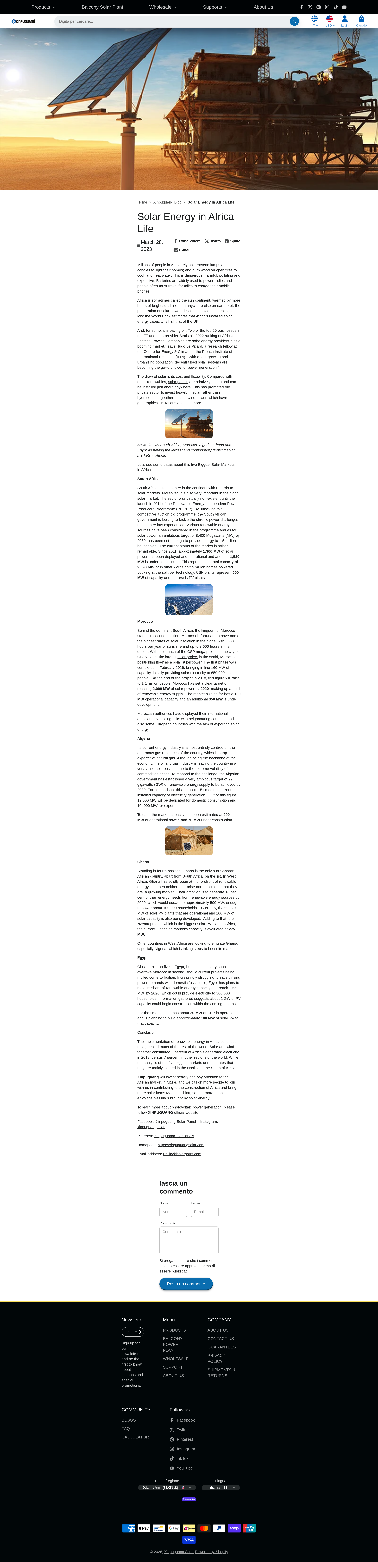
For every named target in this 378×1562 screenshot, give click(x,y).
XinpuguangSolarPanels (174, 1136)
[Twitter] (310, 7)
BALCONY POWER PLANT (173, 1344)
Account (345, 21)
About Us (263, 7)
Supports (212, 7)
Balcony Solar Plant (102, 7)
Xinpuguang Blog (167, 202)
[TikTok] (335, 7)
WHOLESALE (176, 1358)
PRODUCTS (174, 1330)
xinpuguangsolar (151, 1127)
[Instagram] (327, 7)
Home (142, 202)
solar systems (209, 362)
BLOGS (129, 1420)
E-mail (196, 1203)
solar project (187, 657)
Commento (167, 1223)
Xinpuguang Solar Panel (176, 1121)
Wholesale (160, 7)
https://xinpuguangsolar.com (181, 1145)
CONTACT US (221, 1338)
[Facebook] (301, 7)
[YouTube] (344, 7)
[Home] (23, 21)
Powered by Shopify (211, 1552)
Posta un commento (186, 1283)
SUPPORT (173, 1367)
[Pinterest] (318, 7)
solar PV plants (161, 913)
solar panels (178, 382)
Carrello (361, 21)
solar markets (148, 493)
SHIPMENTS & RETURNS (222, 1373)
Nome (164, 1203)
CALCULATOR (135, 1437)
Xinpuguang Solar (179, 1552)
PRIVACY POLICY (216, 1358)
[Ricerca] (294, 21)
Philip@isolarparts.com (182, 1154)
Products (40, 7)
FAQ (126, 1428)
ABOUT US (173, 1375)
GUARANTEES (222, 1347)
